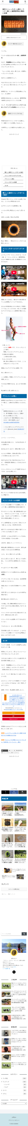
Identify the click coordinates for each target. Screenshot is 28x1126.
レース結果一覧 (6, 968)
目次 (12, 168)
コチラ (14, 967)
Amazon (13, 712)
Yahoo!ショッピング (13, 719)
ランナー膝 (12, 750)
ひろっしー (14, 958)
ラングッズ (5, 750)
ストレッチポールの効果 (11, 182)
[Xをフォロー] (14, 972)
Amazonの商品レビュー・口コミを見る (14, 709)
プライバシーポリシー (14, 1120)
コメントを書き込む (14, 889)
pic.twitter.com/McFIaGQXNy (11, 422)
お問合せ (14, 1117)
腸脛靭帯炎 (20, 750)
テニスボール (15, 752)
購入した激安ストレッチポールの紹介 (14, 172)
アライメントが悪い (10, 179)
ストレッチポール (6, 752)
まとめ (6, 185)
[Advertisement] (14, 150)
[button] (22, 792)
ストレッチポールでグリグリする (13, 175)
